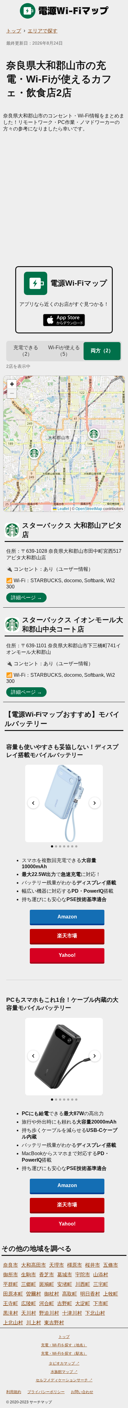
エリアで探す (42, 30)
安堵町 (64, 1284)
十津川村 (72, 1313)
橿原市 (74, 1265)
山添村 (100, 1274)
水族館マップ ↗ (64, 1372)
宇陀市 (82, 1274)
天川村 (28, 1313)
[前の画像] (33, 802)
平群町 (10, 1284)
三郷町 (28, 1284)
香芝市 (46, 1274)
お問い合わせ (82, 1392)
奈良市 (10, 1265)
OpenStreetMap (88, 509)
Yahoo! (67, 955)
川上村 (33, 1322)
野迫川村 (49, 1313)
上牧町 (110, 1293)
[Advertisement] (64, 199)
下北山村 (95, 1313)
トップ (13, 30)
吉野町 (64, 1303)
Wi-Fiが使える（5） (64, 351)
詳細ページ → (26, 597)
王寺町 (10, 1303)
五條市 (110, 1265)
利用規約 (13, 1392)
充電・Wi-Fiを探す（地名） (64, 1345)
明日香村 (90, 1293)
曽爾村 (33, 1293)
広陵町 (28, 1303)
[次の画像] (94, 802)
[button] (34, 453)
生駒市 (28, 1274)
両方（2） (102, 350)
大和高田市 (33, 1265)
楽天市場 (67, 935)
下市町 (100, 1303)
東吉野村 (54, 1322)
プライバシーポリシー (46, 1392)
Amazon (67, 916)
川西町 (82, 1284)
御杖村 (51, 1293)
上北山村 (13, 1322)
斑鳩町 (46, 1284)
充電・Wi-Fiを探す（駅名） (64, 1353)
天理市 (56, 1265)
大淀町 (82, 1303)
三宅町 (100, 1284)
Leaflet (63, 509)
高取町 (69, 1293)
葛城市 (64, 1274)
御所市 (10, 1274)
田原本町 (13, 1293)
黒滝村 (10, 1313)
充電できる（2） (25, 351)
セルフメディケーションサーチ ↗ (64, 1380)
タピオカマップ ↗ (64, 1363)
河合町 (46, 1303)
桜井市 (92, 1265)
